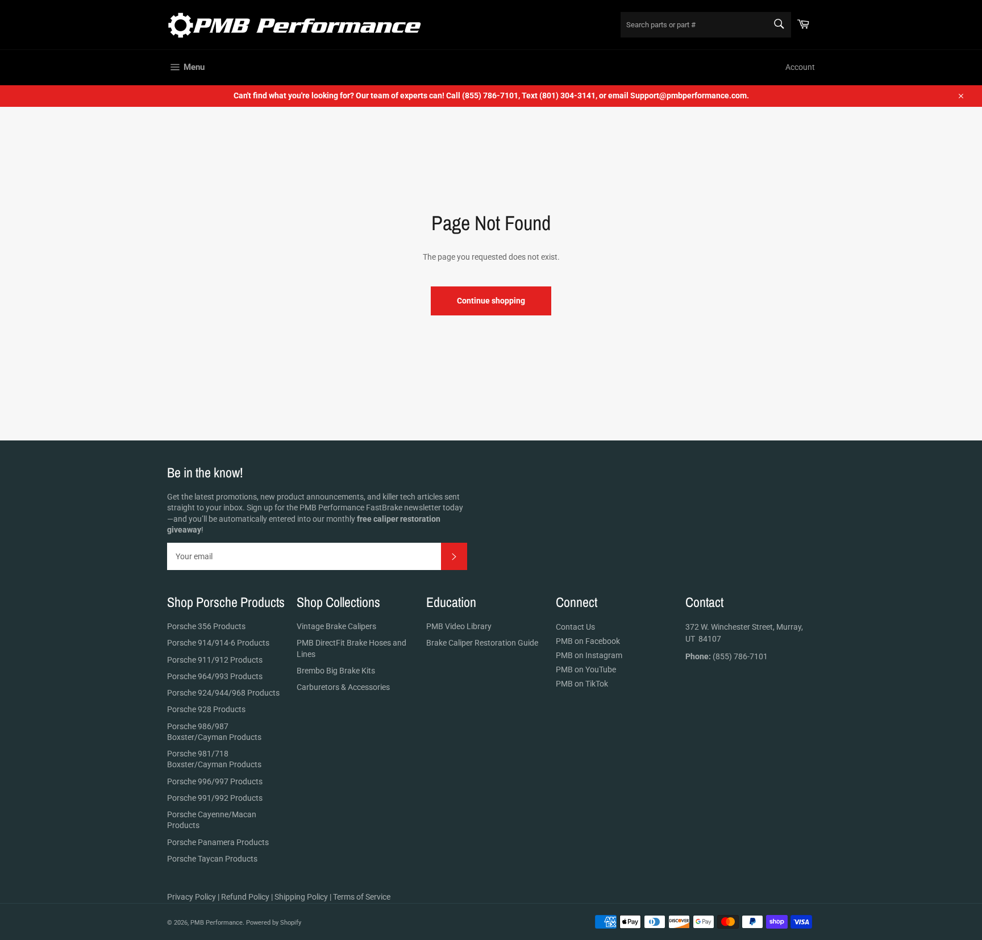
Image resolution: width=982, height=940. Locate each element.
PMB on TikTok (582, 683)
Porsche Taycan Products (212, 858)
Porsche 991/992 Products (215, 797)
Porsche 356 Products (206, 626)
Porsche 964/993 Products (215, 676)
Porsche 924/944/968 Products (223, 692)
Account (800, 67)
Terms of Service (361, 896)
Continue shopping (491, 300)
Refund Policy (245, 896)
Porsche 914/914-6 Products (218, 642)
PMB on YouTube (586, 669)
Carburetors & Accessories (343, 687)
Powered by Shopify (273, 922)
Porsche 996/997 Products (215, 781)
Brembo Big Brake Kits (336, 670)
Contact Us (575, 626)
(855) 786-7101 (726, 656)
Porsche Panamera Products (218, 842)
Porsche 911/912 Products (215, 659)
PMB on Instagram (589, 655)
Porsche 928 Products (206, 709)
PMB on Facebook (588, 641)
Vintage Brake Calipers (336, 626)
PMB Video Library (459, 626)
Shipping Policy (301, 896)
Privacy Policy (191, 896)
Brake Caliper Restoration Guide (482, 642)
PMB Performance (216, 922)
